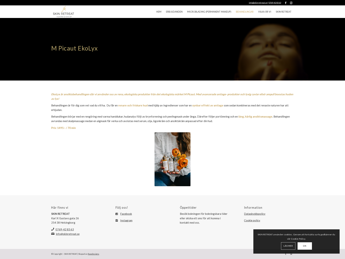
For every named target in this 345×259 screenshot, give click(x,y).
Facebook (126, 213)
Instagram (126, 220)
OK (304, 245)
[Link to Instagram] (291, 2)
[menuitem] (159, 11)
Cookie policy (252, 220)
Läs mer (288, 245)
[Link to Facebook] (285, 2)
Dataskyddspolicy (254, 213)
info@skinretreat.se (258, 2)
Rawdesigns (93, 254)
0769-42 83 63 (275, 2)
